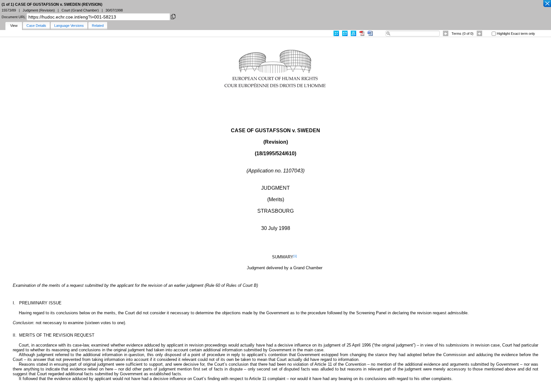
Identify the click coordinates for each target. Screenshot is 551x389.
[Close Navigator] (547, 4)
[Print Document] (353, 33)
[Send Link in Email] (345, 33)
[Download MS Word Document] (370, 33)
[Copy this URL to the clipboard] (173, 16)
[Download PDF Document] (361, 33)
